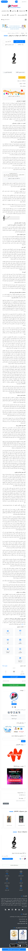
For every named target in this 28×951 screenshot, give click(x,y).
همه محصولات (22, 11)
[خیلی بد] (3, 681)
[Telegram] (15, 707)
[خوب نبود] (4, 681)
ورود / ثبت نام (4, 1)
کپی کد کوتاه (14, 718)
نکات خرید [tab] (7, 41)
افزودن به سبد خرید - (14, 949)
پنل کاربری (14, 11)
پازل (22, 624)
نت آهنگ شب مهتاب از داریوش (20, 800)
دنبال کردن (14, 704)
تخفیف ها (4, 15)
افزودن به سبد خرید (14, 677)
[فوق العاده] (8, 681)
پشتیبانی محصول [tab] (8, 44)
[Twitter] (22, 909)
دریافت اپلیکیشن (5, 11)
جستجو (23, 741)
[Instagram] (13, 707)
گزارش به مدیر (21, 77)
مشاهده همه (6, 803)
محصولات (22, 33)
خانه (26, 33)
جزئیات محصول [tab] (19, 41)
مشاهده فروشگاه (14, 715)
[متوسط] (5, 681)
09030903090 (6, 19)
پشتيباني (12, 15)
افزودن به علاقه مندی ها (14, 685)
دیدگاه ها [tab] (19, 44)
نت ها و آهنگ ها (22, 795)
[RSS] (5, 909)
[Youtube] (9, 909)
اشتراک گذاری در (7, 72)
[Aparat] (19, 909)
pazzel (14, 702)
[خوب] (7, 681)
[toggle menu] (25, 19)
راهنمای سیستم (21, 15)
